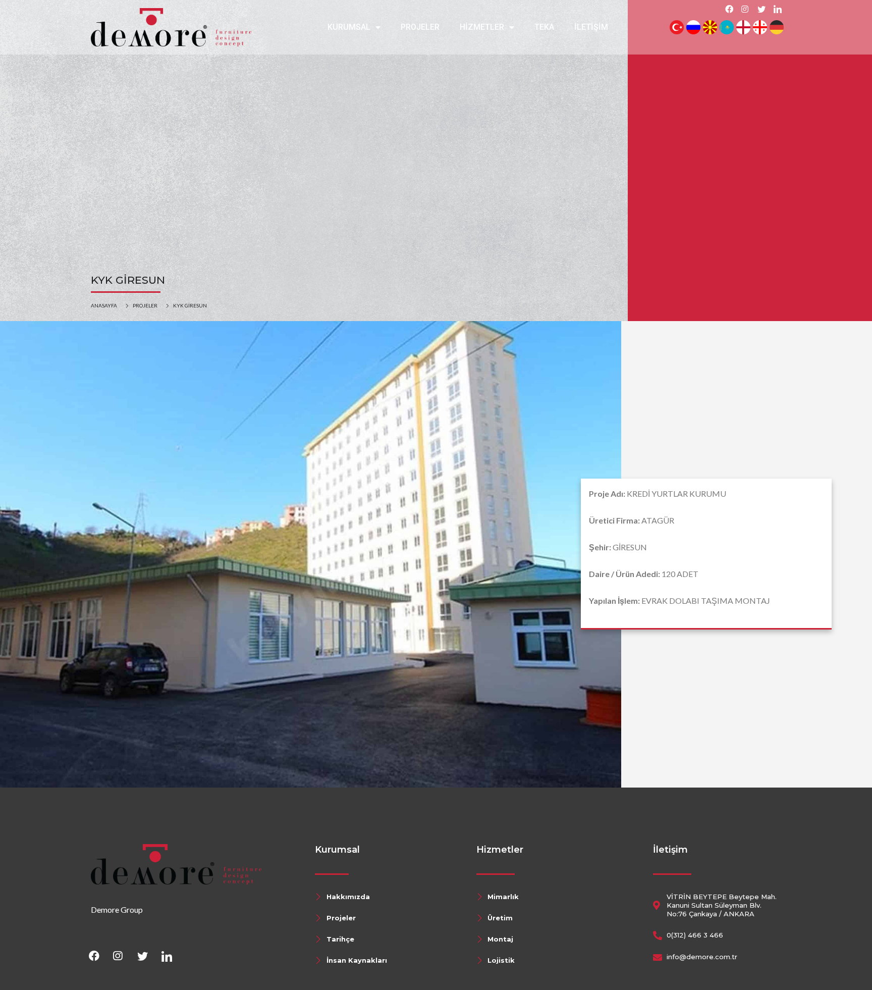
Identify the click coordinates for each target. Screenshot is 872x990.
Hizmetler (482, 27)
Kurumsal (349, 27)
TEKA (544, 27)
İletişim (591, 27)
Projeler (420, 27)
